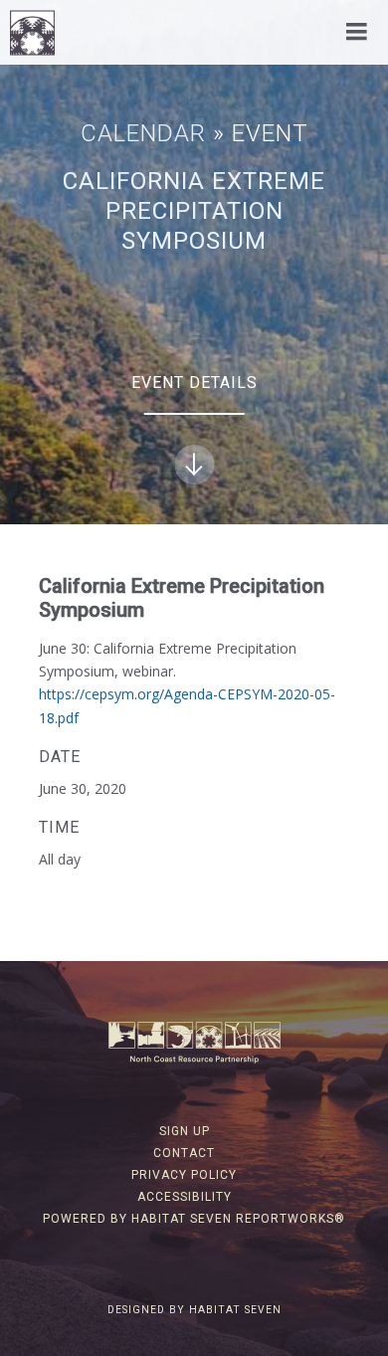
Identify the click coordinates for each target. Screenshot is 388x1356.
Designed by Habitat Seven (194, 1309)
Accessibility (184, 1197)
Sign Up (184, 1131)
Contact (184, 1153)
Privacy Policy (184, 1175)
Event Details (194, 382)
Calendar (143, 133)
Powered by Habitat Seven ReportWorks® (194, 1219)
